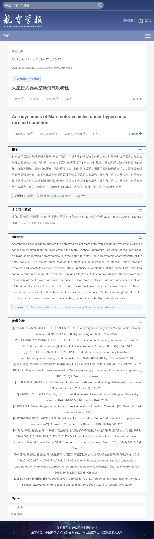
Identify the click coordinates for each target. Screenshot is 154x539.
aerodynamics (108, 307)
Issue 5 (33, 59)
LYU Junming (49, 133)
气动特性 (80, 195)
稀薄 (46, 195)
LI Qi (96, 133)
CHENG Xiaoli (74, 133)
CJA (148, 20)
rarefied (58, 307)
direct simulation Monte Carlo (82, 307)
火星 (29, 195)
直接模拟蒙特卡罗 (62, 195)
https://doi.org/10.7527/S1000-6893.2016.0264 (45, 67)
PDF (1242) (17, 507)
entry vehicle (45, 307)
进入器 (38, 195)
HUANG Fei (22, 133)
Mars (33, 307)
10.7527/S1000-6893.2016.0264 (36, 223)
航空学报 (17, 51)
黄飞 (18, 99)
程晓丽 (51, 99)
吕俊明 (35, 99)
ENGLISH (129, 20)
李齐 (69, 99)
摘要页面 (16, 514)
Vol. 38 (25, 59)
